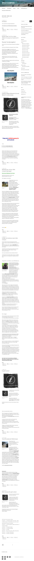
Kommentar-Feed (23, 92)
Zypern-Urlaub (11, 400)
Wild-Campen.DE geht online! (9, 492)
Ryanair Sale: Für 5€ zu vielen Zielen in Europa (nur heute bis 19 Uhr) (10, 38)
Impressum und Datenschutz (6, 10)
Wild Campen (8, 3)
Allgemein (22, 39)
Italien (8, 49)
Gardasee (4, 21)
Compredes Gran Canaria (8, 465)
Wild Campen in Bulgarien (25, 43)
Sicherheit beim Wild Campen (7, 360)
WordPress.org (23, 94)
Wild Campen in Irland (25, 49)
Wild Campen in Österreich (26, 52)
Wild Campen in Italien (25, 51)
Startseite (3, 8)
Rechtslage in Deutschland (27, 84)
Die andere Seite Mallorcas (25, 30)
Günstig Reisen (24, 63)
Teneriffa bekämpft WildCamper (10, 439)
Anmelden (22, 89)
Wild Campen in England (25, 46)
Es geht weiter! (5, 371)
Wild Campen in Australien (25, 66)
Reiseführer (22, 60)
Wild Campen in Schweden (25, 55)
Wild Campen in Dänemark (25, 45)
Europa (14, 8)
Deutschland (9, 8)
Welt (18, 8)
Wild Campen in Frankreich (25, 48)
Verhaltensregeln (5, 479)
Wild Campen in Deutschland (25, 69)
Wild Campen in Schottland (26, 54)
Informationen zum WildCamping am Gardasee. (9, 25)
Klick (9, 346)
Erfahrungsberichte (24, 8)
